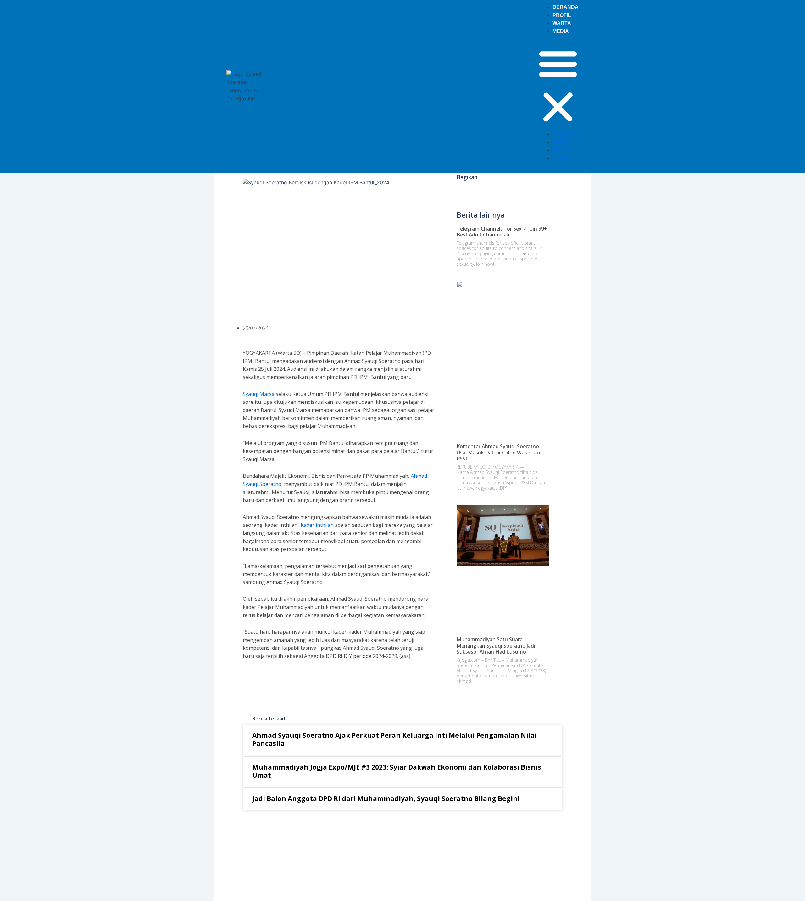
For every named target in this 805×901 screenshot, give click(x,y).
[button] (558, 86)
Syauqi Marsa (259, 394)
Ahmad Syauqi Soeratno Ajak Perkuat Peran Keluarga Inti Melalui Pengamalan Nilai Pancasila (394, 739)
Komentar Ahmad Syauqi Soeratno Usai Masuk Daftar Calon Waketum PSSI (498, 452)
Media (560, 31)
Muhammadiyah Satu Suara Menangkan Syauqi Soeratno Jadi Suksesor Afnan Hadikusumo (496, 645)
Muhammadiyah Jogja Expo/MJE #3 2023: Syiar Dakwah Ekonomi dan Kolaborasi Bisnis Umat (396, 771)
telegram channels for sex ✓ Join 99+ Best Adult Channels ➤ (502, 231)
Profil (561, 15)
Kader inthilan (317, 524)
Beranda (565, 7)
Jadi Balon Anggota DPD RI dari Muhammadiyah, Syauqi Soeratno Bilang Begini (386, 798)
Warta (561, 23)
